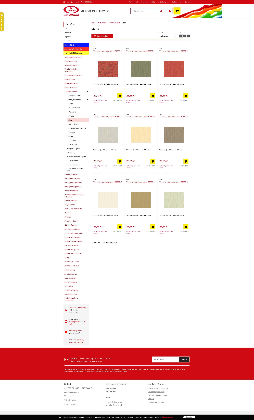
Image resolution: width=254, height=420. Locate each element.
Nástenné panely (70, 225)
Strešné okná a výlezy (72, 237)
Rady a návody (133, 2)
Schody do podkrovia (72, 229)
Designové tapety (73, 148)
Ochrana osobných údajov (157, 395)
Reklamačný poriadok (156, 402)
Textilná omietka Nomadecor (70, 70)
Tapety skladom (72, 161)
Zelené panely (69, 270)
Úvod (93, 23)
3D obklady (68, 286)
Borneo (71, 116)
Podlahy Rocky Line (71, 249)
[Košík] (177, 10)
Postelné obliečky (71, 83)
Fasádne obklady (70, 65)
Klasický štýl (70, 153)
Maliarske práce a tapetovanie (71, 299)
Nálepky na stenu (71, 191)
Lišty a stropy (69, 205)
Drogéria (67, 217)
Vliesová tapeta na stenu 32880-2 (107, 51)
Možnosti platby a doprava (158, 388)
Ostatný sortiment (71, 221)
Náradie (67, 213)
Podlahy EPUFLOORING (73, 253)
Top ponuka (69, 41)
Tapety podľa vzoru (73, 95)
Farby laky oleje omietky (73, 57)
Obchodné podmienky (156, 392)
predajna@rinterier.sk (114, 405)
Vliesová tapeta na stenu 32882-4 (140, 116)
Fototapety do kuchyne (73, 182)
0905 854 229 (88, 2)
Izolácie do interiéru (71, 266)
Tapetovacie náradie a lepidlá (74, 169)
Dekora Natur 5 (74, 108)
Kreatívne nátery (70, 61)
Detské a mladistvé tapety (76, 157)
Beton (70, 104)
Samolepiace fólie (70, 174)
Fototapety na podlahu (72, 187)
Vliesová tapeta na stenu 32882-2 (173, 51)
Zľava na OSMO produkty (73, 53)
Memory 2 (72, 112)
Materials (72, 132)
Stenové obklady (70, 282)
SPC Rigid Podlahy (71, 245)
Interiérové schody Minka (73, 233)
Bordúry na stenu (73, 165)
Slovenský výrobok (71, 45)
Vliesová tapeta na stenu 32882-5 (173, 116)
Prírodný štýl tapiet (114, 23)
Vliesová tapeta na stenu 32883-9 (173, 182)
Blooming (72, 140)
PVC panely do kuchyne (73, 75)
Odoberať (184, 359)
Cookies (151, 399)
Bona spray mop (70, 87)
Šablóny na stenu (70, 201)
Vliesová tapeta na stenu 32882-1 (140, 51)
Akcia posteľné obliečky (73, 49)
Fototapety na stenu (72, 178)
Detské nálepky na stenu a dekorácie (74, 195)
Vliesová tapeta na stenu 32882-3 (107, 116)
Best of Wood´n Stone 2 (77, 128)
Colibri (70, 136)
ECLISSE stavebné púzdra (73, 209)
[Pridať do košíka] (119, 95)
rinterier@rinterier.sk (72, 2)
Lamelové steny (70, 278)
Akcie (66, 29)
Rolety (66, 258)
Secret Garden (73, 124)
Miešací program (163, 2)
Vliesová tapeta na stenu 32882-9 (140, 182)
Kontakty (188, 2)
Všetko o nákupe (177, 2)
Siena (70, 120)
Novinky (67, 33)
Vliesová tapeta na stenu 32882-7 (107, 182)
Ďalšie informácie (167, 417)
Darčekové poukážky (148, 2)
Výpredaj (67, 37)
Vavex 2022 (72, 144)
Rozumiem (189, 417)
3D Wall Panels (70, 79)
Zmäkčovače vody (71, 290)
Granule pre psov (70, 294)
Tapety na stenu (101, 23)
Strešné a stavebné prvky (73, 241)
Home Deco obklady (71, 262)
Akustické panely (70, 274)
